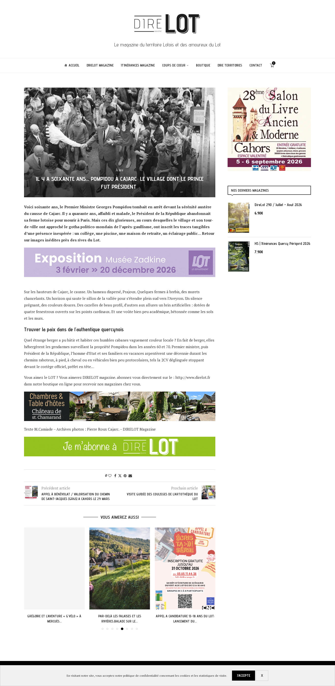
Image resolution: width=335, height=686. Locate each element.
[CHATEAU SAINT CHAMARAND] (119, 394)
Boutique (203, 65)
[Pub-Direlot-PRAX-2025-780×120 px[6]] (119, 250)
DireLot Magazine (100, 65)
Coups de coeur (173, 65)
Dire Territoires (230, 65)
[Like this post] (110, 475)
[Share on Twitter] (120, 475)
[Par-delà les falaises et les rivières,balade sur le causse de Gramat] (120, 568)
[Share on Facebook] (115, 475)
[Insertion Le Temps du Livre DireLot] (269, 90)
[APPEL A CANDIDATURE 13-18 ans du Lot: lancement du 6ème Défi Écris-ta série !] (185, 568)
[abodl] (119, 439)
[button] (30, 578)
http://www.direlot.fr (192, 377)
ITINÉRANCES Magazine (138, 65)
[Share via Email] (130, 475)
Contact (255, 65)
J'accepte (243, 675)
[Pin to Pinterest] (125, 475)
